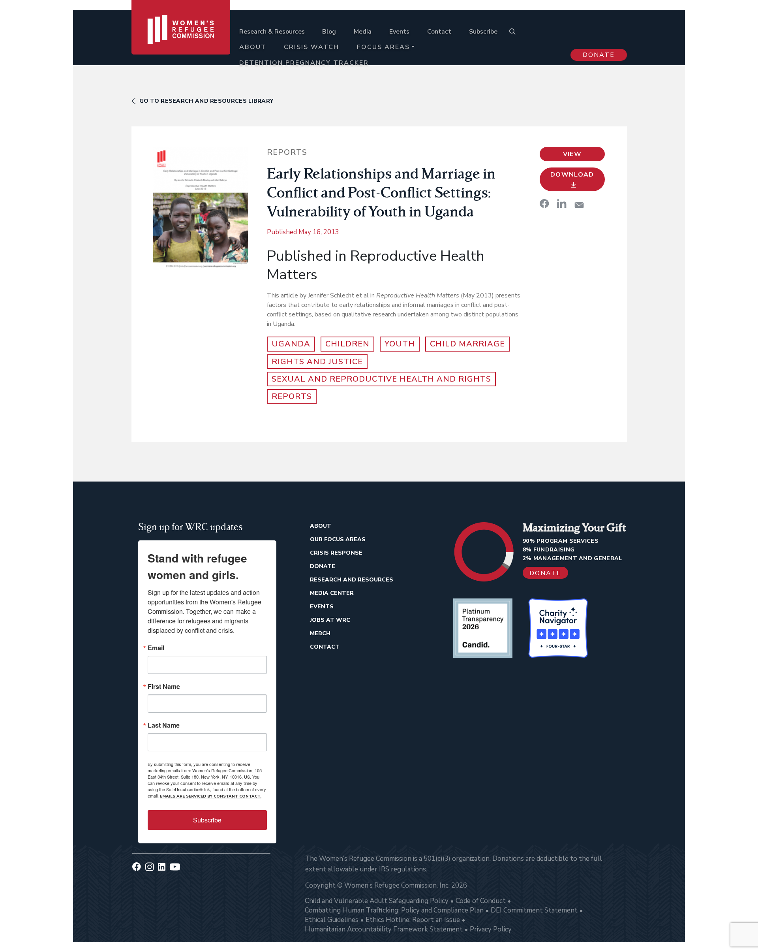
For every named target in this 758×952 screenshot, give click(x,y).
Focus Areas (383, 47)
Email (156, 648)
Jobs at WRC (330, 620)
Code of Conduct (481, 901)
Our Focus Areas (338, 539)
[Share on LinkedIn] (562, 203)
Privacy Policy (491, 929)
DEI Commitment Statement (534, 910)
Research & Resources (272, 31)
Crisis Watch (311, 47)
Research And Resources (351, 579)
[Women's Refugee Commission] (181, 40)
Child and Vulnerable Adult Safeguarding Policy (376, 901)
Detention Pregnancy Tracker (304, 62)
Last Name (164, 725)
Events (399, 31)
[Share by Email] (579, 205)
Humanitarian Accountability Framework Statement (384, 929)
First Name (164, 686)
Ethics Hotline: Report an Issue (413, 920)
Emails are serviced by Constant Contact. (210, 796)
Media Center (332, 593)
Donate (599, 55)
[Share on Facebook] (544, 203)
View (572, 154)
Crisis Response (336, 553)
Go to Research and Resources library (206, 101)
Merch (320, 633)
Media (362, 31)
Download (572, 174)
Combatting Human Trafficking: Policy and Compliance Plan (394, 910)
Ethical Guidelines (331, 920)
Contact (439, 31)
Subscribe (483, 31)
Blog (329, 31)
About (252, 47)
